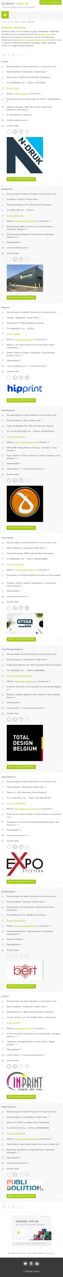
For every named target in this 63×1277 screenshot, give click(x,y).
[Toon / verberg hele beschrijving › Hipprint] (34, 346)
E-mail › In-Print (13, 1023)
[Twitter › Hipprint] (9, 377)
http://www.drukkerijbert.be (26, 926)
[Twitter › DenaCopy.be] (9, 480)
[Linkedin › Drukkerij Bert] (21, 956)
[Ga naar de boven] (59, 179)
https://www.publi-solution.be (27, 1139)
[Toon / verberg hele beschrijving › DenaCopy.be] (34, 449)
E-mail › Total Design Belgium (19, 676)
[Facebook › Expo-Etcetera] (15, 847)
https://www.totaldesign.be (26, 681)
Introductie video (39, 366)
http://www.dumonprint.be (25, 570)
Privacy (37, 1271)
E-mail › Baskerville (15, 216)
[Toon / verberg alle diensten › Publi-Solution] (34, 1151)
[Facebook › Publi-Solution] (15, 1174)
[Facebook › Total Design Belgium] (15, 719)
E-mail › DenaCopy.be (16, 437)
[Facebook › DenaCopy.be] (15, 480)
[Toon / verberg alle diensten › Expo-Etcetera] (34, 823)
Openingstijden (14, 242)
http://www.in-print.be (23, 1028)
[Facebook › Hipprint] (15, 377)
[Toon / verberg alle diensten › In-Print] (34, 1043)
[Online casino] (31, 1216)
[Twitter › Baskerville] (9, 259)
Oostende (27, 548)
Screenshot (36, 94)
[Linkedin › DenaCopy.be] (21, 480)
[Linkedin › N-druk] (21, 131)
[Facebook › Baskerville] (15, 259)
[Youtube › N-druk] (27, 131)
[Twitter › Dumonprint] (9, 608)
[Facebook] (31, 1263)
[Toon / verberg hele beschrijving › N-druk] (34, 100)
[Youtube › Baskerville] (27, 259)
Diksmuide (27, 72)
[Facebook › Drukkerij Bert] (15, 956)
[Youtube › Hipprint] (27, 377)
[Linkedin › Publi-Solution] (21, 1174)
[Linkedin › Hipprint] (21, 377)
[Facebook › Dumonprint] (15, 608)
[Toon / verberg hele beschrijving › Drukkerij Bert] (34, 933)
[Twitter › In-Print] (9, 1066)
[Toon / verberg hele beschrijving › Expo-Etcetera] (34, 815)
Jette (25, 420)
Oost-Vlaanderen (14, 902)
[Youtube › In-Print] (27, 1066)
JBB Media (29, 1271)
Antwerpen (11, 199)
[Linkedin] (37, 1263)
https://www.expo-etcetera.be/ (27, 809)
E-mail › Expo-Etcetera (16, 803)
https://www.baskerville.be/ (26, 221)
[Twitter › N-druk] (9, 131)
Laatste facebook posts (18, 120)
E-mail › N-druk (13, 88)
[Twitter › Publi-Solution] (9, 1174)
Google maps (41, 72)
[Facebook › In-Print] (15, 1066)
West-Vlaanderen (14, 72)
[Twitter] (25, 1263)
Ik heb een (50, 2)
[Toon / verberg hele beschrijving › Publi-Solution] (34, 1144)
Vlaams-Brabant (13, 787)
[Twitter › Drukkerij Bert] (9, 956)
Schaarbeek (28, 659)
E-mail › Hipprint (13, 334)
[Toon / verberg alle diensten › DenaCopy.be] (34, 457)
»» (23, 55)
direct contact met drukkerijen (33, 40)
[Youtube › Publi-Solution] (27, 1174)
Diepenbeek (20, 318)
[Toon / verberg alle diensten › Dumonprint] (34, 584)
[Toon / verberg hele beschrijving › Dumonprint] (34, 576)
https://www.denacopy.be (25, 442)
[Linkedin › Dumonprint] (21, 608)
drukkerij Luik (44, 34)
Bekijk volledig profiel (21, 179)
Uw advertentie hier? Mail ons (31, 1244)
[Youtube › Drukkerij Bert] (27, 956)
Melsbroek (26, 787)
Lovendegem (28, 1117)
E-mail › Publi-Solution (16, 1133)
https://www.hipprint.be (24, 339)
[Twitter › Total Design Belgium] (9, 719)
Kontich (21, 199)
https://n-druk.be (22, 94)
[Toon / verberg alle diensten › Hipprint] (34, 354)
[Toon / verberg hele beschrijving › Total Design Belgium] (34, 688)
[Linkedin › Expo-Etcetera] (21, 847)
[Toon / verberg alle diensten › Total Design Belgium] (34, 696)
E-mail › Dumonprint (15, 564)
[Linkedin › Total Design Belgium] (21, 719)
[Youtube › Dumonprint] (27, 608)
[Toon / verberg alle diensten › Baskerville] (34, 236)
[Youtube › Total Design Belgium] (27, 719)
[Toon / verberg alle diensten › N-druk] (34, 108)
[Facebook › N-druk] (15, 131)
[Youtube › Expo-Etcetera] (27, 847)
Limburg (10, 318)
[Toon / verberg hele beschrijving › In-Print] (34, 1035)
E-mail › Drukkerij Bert (16, 920)
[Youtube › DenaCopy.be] (27, 480)
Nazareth (27, 902)
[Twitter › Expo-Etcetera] (9, 847)
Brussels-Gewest (14, 420)
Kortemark (27, 1006)
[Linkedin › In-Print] (21, 1066)
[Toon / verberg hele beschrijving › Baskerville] (34, 228)
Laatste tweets (14, 469)
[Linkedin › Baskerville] (21, 259)
